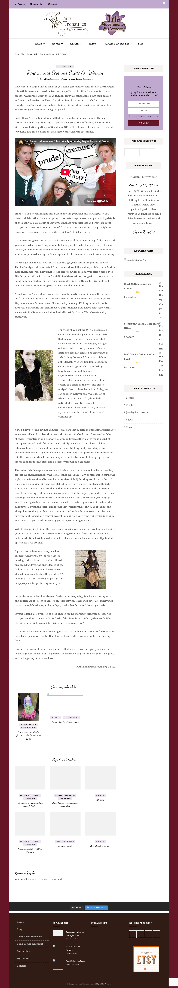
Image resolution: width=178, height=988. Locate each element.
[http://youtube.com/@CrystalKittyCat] (151, 152)
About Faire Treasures (29, 936)
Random (100, 795)
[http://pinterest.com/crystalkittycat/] (136, 152)
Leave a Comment (83, 79)
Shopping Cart (36, 4)
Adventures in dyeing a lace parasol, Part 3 (65, 804)
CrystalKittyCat (46, 79)
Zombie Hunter (65, 845)
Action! (56, 718)
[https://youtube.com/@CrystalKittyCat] (148, 934)
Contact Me (23, 951)
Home (20, 922)
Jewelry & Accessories (117, 44)
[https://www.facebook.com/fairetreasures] (133, 934)
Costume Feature (28, 725)
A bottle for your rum (100, 845)
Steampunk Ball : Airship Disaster (30, 850)
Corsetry (74, 44)
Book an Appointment (30, 944)
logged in (34, 879)
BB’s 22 (100, 799)
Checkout (52, 4)
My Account (20, 4)
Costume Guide (65, 66)
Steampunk (30, 798)
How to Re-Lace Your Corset (65, 722)
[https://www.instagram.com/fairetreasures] (143, 152)
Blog (140, 44)
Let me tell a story (30, 795)
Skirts (92, 44)
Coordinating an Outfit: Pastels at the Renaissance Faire (28, 735)
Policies (21, 966)
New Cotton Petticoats (75, 960)
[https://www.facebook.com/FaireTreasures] (128, 152)
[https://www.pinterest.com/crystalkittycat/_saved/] (156, 934)
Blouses (56, 44)
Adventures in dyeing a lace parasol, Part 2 (30, 804)
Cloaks (38, 44)
